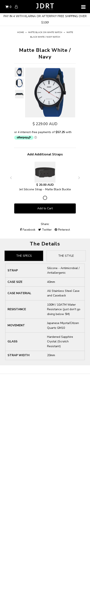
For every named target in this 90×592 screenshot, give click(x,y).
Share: (45, 224)
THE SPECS (24, 256)
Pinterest (63, 230)
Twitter (46, 230)
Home (20, 32)
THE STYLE (66, 256)
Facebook (28, 230)
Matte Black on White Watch (45, 32)
